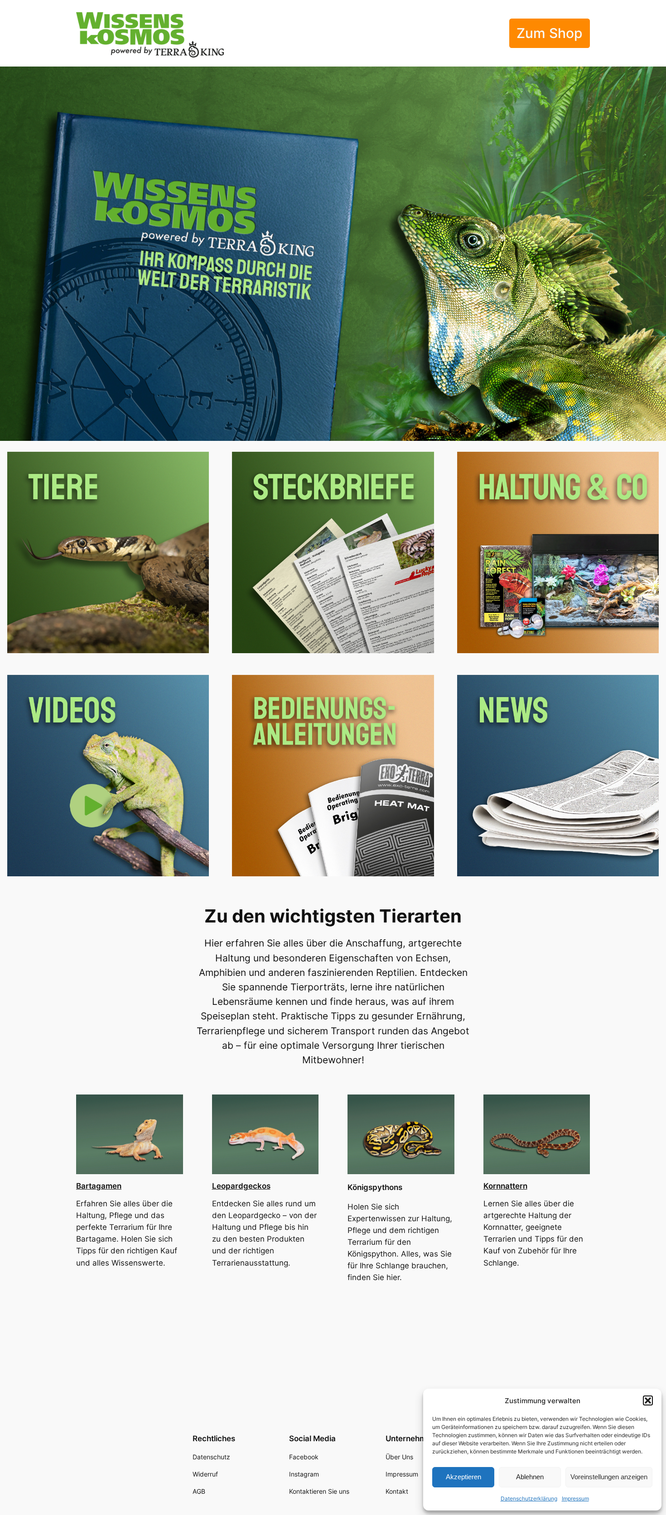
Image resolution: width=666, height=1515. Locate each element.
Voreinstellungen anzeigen (608, 1477)
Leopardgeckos (241, 1185)
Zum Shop (549, 33)
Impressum (575, 1498)
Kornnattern (505, 1185)
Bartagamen (98, 1185)
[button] (647, 1400)
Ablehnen (530, 1477)
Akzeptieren (463, 1477)
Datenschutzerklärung (529, 1498)
